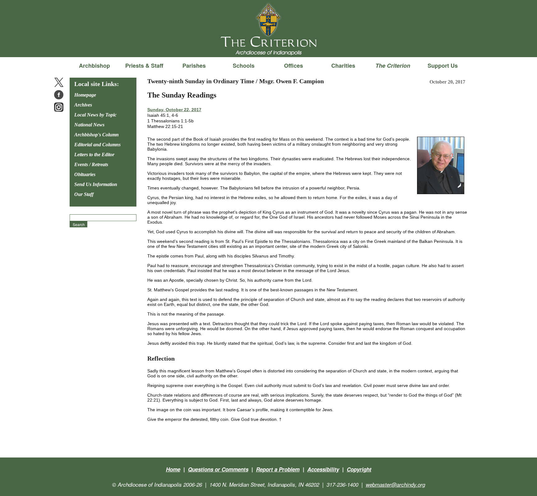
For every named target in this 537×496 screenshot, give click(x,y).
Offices (293, 65)
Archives (83, 104)
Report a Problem (278, 469)
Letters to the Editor (94, 154)
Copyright (359, 469)
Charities (343, 65)
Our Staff (84, 194)
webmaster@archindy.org (395, 484)
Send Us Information (95, 184)
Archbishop (94, 65)
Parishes (194, 65)
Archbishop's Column (96, 134)
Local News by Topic (95, 114)
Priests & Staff (144, 65)
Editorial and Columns (97, 144)
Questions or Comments (218, 469)
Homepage (85, 95)
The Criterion (268, 47)
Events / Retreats (91, 164)
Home (173, 469)
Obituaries (84, 174)
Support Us (443, 65)
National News (89, 124)
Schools (244, 65)
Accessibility (323, 469)
